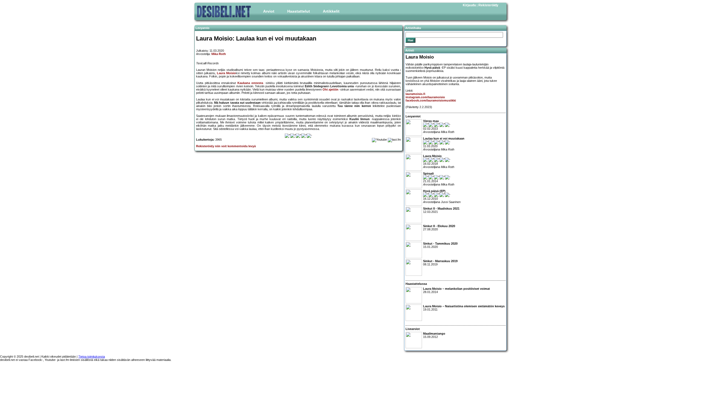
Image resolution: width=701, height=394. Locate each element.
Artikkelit (331, 11)
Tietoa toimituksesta (91, 356)
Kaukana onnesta (250, 83)
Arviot (268, 11)
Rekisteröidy (488, 5)
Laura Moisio (226, 73)
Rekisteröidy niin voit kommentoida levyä (226, 146)
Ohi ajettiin (330, 89)
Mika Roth (218, 54)
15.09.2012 (434, 335)
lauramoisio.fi (415, 93)
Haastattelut (298, 11)
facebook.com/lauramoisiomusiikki (431, 100)
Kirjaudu (469, 5)
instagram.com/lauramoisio (425, 97)
